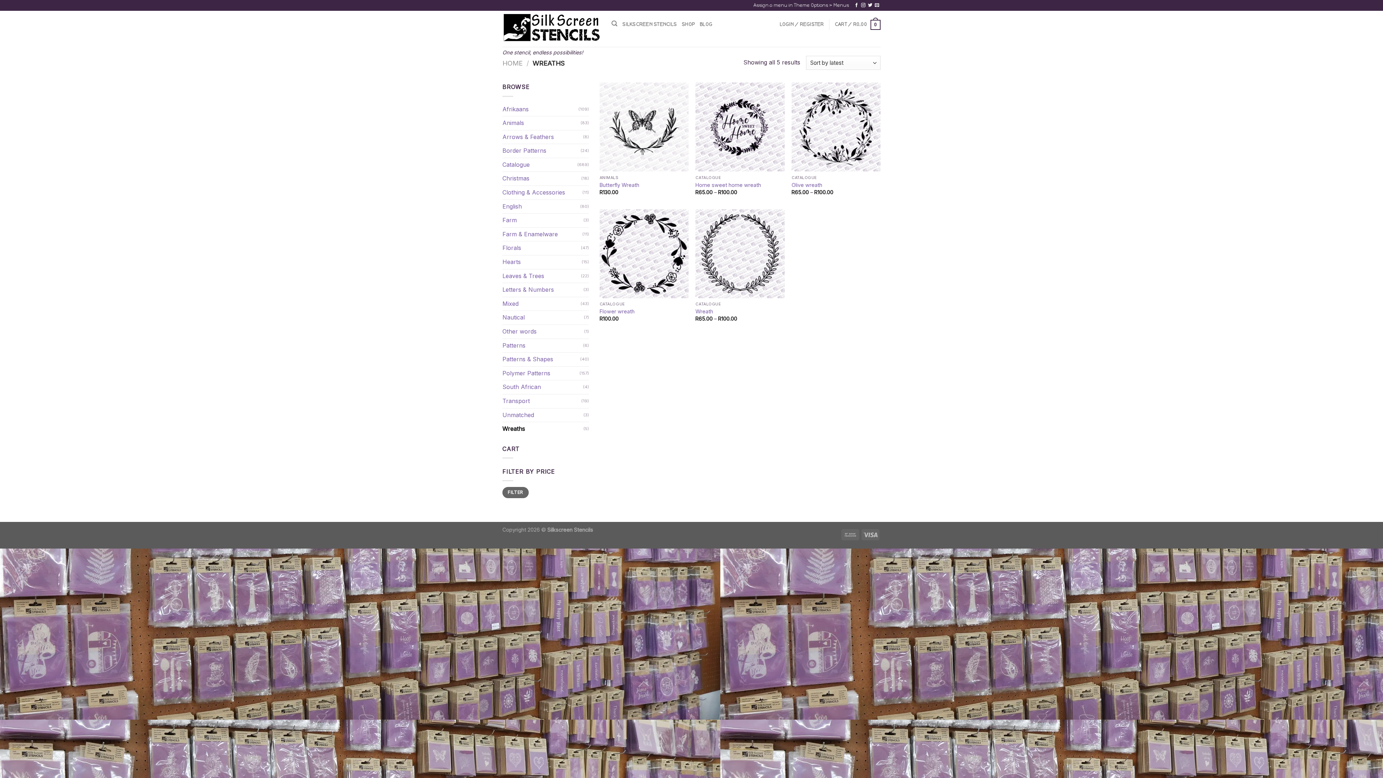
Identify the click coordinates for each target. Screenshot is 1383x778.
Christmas (515, 178)
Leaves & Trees (523, 276)
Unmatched (518, 415)
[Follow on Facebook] (856, 5)
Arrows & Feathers (528, 136)
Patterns (513, 345)
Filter (515, 492)
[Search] (614, 24)
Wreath (704, 311)
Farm (509, 220)
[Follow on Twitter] (870, 5)
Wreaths (513, 428)
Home (512, 63)
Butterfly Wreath (619, 185)
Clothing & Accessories (533, 192)
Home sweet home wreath (728, 185)
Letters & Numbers (528, 289)
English (512, 206)
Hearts (511, 261)
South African (521, 386)
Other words (519, 331)
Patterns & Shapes (527, 359)
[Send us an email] (877, 5)
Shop (688, 24)
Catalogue (516, 164)
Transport (516, 400)
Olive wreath (807, 185)
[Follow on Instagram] (863, 5)
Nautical (513, 317)
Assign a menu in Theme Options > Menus (801, 5)
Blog (706, 24)
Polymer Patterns (526, 373)
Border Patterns (524, 150)
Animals (513, 122)
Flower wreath (617, 311)
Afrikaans (515, 109)
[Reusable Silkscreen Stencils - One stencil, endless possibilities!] (551, 28)
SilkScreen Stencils (649, 24)
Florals (511, 247)
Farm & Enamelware (530, 234)
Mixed (510, 303)
